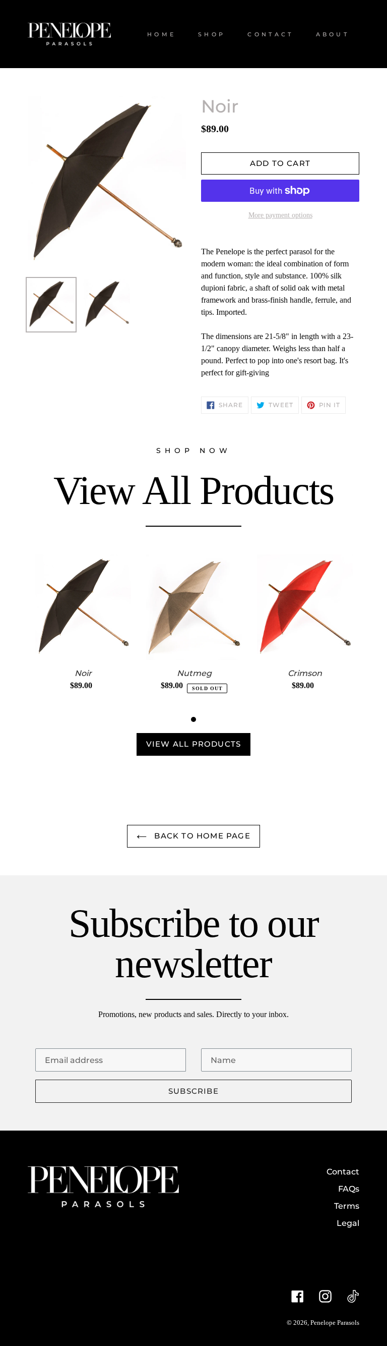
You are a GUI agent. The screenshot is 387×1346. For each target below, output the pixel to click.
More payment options (280, 215)
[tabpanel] (83, 631)
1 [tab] (193, 719)
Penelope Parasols (334, 1322)
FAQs (348, 1189)
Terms (346, 1206)
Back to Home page (201, 835)
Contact (343, 1171)
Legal (348, 1223)
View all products (193, 744)
